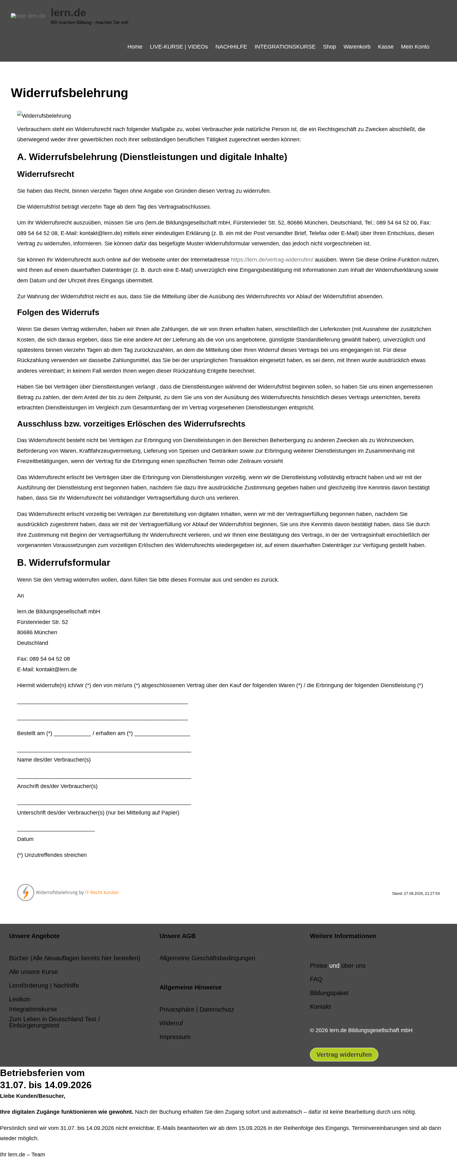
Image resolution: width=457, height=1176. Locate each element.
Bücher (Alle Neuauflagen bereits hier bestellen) (75, 958)
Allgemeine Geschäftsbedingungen (207, 958)
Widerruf (171, 1023)
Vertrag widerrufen (344, 1054)
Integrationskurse (33, 1009)
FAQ (316, 979)
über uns (353, 965)
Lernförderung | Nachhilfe (44, 985)
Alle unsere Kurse (33, 971)
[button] (439, 46)
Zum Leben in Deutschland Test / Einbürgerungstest (54, 1022)
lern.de (68, 12)
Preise (318, 965)
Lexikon (19, 999)
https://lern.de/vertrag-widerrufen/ (272, 260)
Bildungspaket (329, 992)
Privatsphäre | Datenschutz (196, 1009)
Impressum (175, 1036)
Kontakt (320, 1006)
